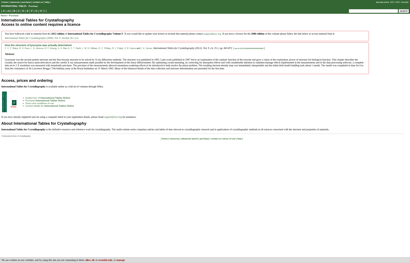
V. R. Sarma (130, 48)
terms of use (229, 139)
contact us (38, 2)
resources (15, 2)
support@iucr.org (212, 33)
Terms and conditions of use (39, 103)
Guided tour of (47, 98)
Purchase (45, 100)
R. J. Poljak (117, 48)
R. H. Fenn (24, 48)
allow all (89, 260)
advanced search (189, 139)
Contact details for (49, 106)
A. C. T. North (74, 48)
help (47, 2)
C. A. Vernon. (146, 48)
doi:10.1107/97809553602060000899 (249, 48)
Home (4, 15)
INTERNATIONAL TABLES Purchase (19, 6)
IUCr (392, 2)
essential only (105, 260)
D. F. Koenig (50, 48)
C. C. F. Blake (11, 48)
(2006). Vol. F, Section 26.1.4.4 (41, 38)
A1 (9, 10)
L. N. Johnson (37, 48)
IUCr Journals (402, 2)
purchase (26, 2)
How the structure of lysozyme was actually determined (38, 45)
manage (120, 260)
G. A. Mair (62, 48)
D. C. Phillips (105, 48)
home (5, 2)
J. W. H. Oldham (90, 48)
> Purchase (12, 15)
